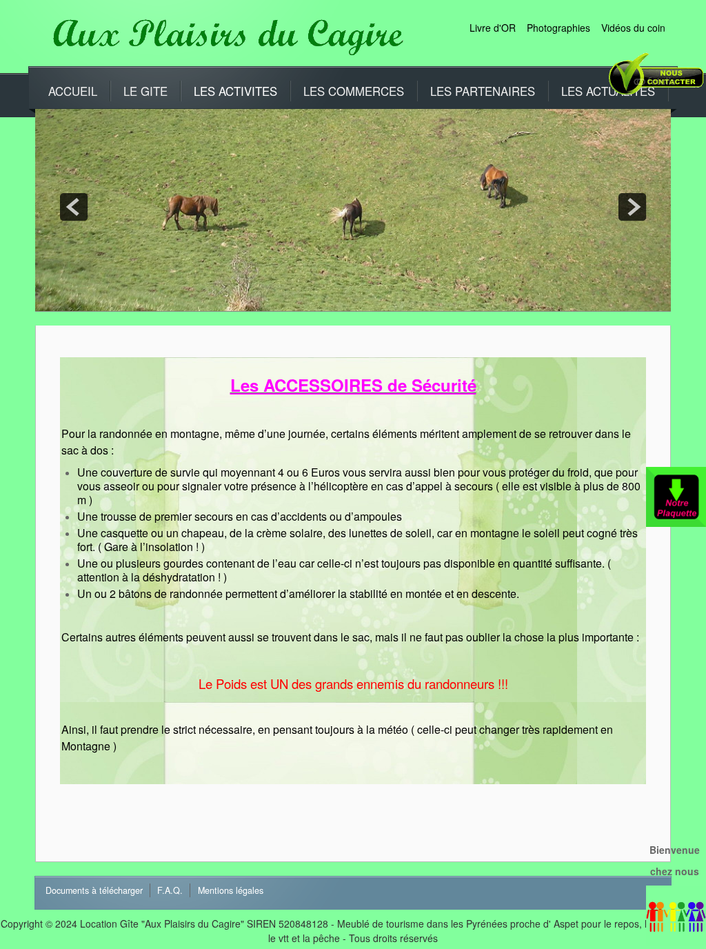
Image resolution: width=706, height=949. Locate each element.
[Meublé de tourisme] (224, 34)
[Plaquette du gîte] (676, 496)
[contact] (654, 81)
